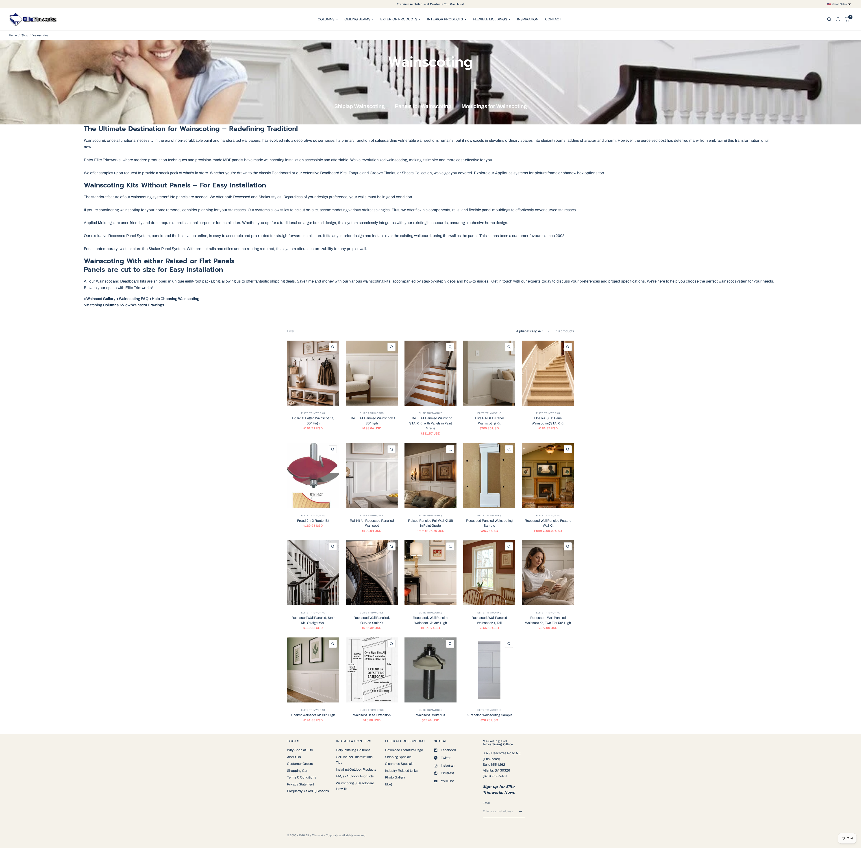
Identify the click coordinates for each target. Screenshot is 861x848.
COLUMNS (326, 19)
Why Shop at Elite (300, 750)
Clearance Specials (399, 763)
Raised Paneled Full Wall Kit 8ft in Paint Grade (430, 523)
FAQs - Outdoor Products (355, 776)
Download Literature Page (404, 750)
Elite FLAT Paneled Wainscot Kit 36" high (372, 420)
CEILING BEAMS (357, 19)
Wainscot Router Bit (430, 715)
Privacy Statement (300, 784)
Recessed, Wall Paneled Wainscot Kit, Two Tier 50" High (548, 620)
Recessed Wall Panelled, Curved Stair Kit (372, 620)
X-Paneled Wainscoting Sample (489, 715)
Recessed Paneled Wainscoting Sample (489, 523)
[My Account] (838, 19)
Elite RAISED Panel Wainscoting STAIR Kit (548, 420)
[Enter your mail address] (520, 811)
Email (486, 803)
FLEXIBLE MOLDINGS (490, 19)
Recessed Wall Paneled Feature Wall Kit (548, 523)
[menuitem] (327, 19)
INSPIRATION (527, 19)
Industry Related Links (401, 770)
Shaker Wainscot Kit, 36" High (313, 715)
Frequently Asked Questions (308, 791)
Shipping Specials (398, 757)
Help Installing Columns (353, 750)
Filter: (291, 331)
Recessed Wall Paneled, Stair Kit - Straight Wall (313, 620)
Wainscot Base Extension (372, 715)
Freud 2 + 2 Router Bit (313, 520)
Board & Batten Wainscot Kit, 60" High (313, 420)
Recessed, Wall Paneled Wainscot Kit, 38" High (430, 620)
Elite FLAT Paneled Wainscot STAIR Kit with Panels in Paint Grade (430, 423)
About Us (294, 757)
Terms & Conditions (301, 777)
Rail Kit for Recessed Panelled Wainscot (372, 523)
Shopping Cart (297, 770)
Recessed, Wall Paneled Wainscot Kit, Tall (489, 620)
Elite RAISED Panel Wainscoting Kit (489, 420)
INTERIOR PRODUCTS (445, 19)
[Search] (829, 19)
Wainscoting (40, 35)
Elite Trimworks (313, 413)
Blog (388, 784)
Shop (24, 35)
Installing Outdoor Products (356, 769)
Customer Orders (300, 763)
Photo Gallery (395, 777)
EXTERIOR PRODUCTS (398, 19)
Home (13, 35)
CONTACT (553, 19)
